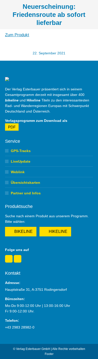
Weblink (18, 172)
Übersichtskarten (25, 183)
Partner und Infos (26, 193)
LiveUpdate (20, 161)
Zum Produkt (17, 34)
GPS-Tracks (21, 151)
